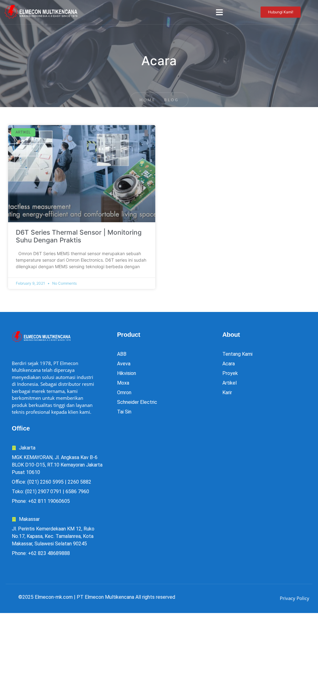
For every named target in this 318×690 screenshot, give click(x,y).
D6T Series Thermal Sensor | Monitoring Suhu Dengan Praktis (79, 236)
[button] (219, 12)
